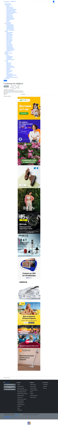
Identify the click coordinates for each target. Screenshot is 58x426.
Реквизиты (45, 386)
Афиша (31, 391)
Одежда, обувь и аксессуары (22, 393)
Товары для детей (20, 400)
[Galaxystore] (29, 267)
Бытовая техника (20, 386)
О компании (45, 384)
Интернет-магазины (33, 389)
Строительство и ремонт (21, 399)
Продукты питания (20, 395)
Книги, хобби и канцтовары (22, 389)
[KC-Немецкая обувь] (29, 176)
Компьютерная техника (21, 391)
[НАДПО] (29, 130)
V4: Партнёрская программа (9, 389)
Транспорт (19, 406)
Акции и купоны (33, 384)
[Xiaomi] (29, 359)
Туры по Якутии (33, 386)
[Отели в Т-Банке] (29, 313)
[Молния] (29, 222)
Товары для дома (20, 402)
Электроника (19, 410)
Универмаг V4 (13, 1)
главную (10, 92)
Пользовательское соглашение (8, 416)
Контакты (45, 388)
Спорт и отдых (19, 397)
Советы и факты (33, 397)
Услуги (18, 408)
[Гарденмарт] (29, 153)
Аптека (18, 384)
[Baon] (29, 199)
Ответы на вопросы (33, 395)
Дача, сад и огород (20, 388)
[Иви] (29, 336)
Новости (31, 393)
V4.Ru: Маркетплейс (9, 384)
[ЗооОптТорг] (29, 108)
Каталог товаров (33, 388)
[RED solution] (29, 245)
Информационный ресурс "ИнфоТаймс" (10, 387)
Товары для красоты (21, 404)
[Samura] (29, 290)
